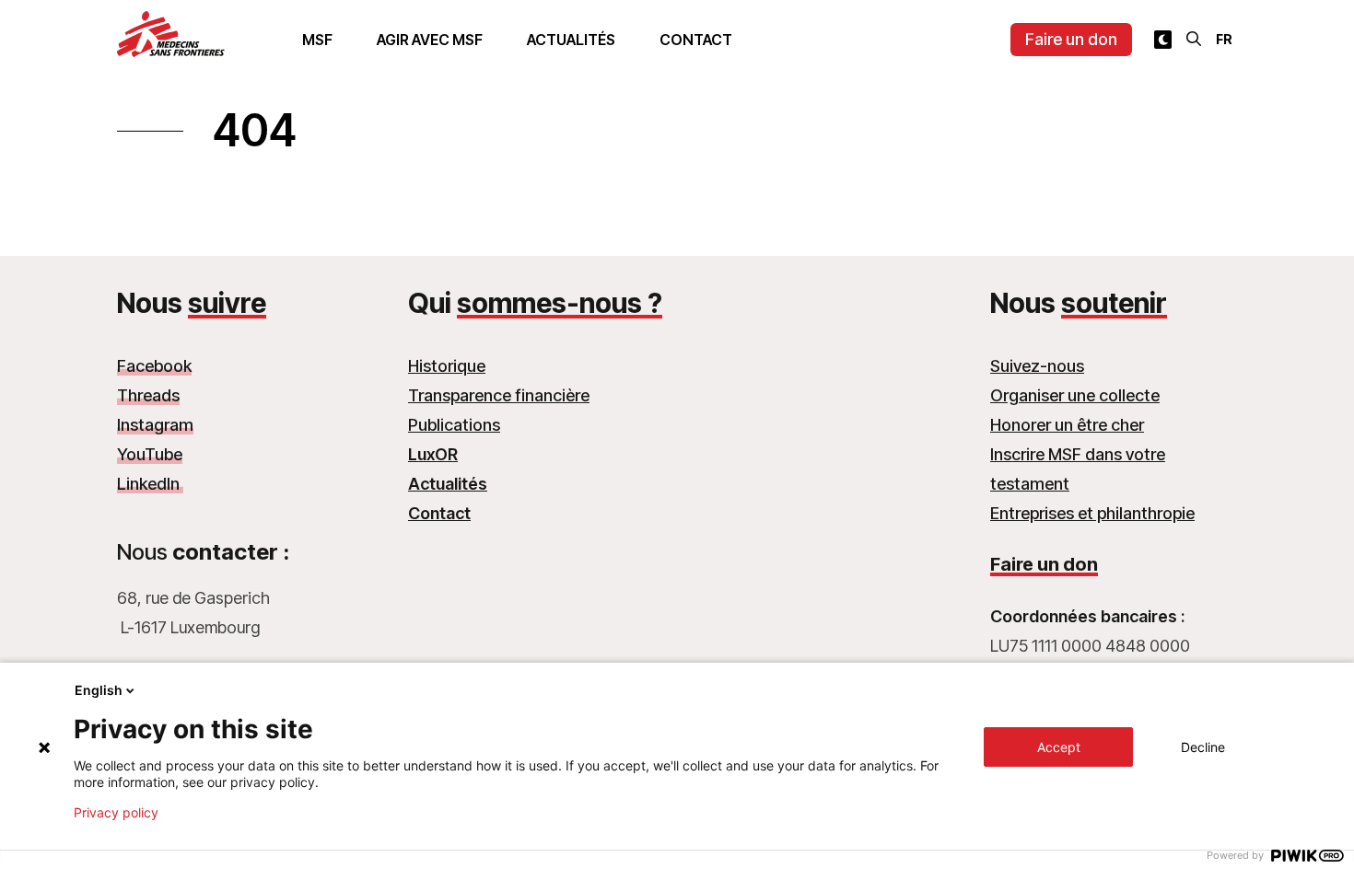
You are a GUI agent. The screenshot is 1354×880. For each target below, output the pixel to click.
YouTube (149, 454)
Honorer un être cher (1067, 424)
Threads (148, 395)
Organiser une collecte (1075, 395)
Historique (446, 366)
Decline (1203, 747)
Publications (454, 424)
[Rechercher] (1194, 39)
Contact (695, 39)
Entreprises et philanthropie (1092, 513)
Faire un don (1071, 39)
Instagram (155, 424)
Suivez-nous (1037, 366)
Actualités (571, 39)
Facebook (154, 366)
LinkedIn (150, 483)
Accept (1058, 747)
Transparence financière (498, 395)
